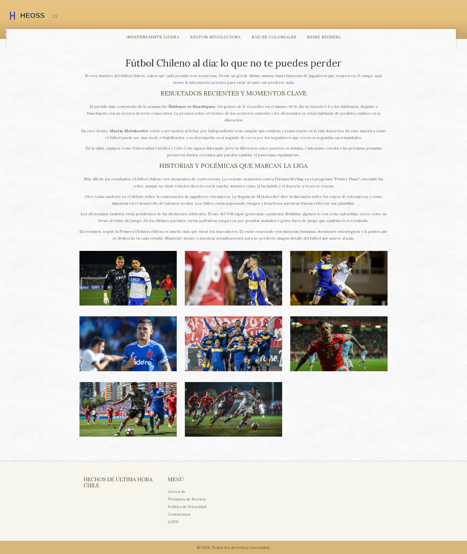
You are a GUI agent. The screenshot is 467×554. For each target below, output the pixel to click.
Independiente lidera (152, 37)
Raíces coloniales (274, 37)
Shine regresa (324, 37)
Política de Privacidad (187, 506)
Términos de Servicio (187, 499)
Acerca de (176, 491)
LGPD (173, 521)
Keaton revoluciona (215, 37)
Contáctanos (179, 514)
